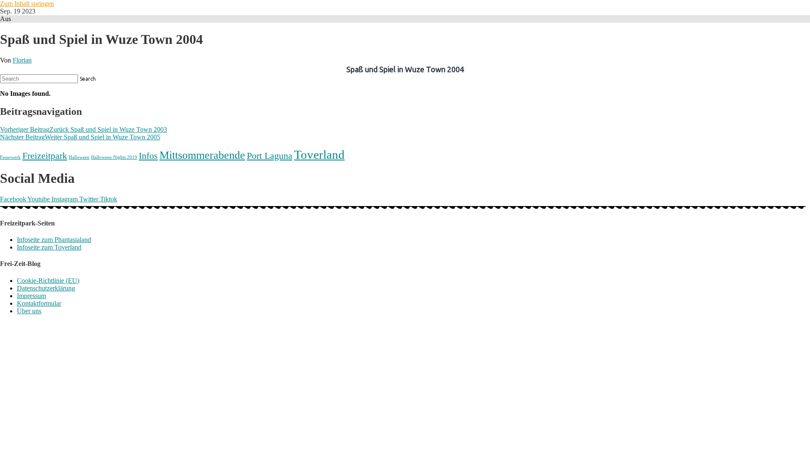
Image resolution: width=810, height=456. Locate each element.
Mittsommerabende (202, 155)
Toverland (319, 154)
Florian (22, 60)
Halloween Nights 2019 (114, 157)
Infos (148, 155)
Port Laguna (269, 155)
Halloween (79, 157)
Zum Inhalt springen (27, 3)
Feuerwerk (10, 157)
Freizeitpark (44, 155)
